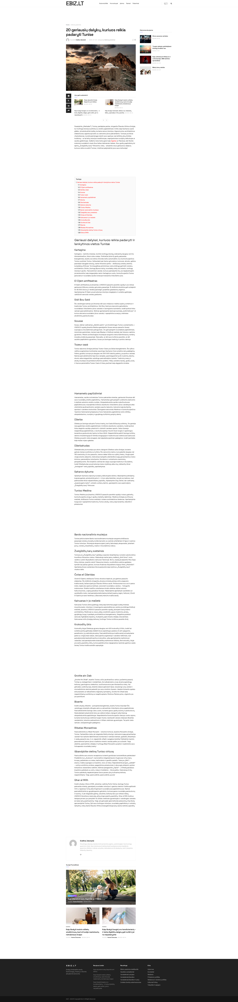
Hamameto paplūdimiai (88, 197)
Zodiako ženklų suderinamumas (130, 982)
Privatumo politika (154, 977)
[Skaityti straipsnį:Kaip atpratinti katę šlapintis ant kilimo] (78, 102)
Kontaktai (151, 972)
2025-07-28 (93, 40)
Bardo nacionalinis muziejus (89, 210)
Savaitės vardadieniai (127, 972)
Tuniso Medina (85, 207)
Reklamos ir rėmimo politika (157, 980)
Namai (128, 3)
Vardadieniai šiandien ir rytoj (129, 980)
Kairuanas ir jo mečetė (88, 217)
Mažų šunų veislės (158, 67)
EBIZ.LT (75, 3)
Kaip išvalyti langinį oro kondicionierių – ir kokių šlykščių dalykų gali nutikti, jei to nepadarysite (87, 113)
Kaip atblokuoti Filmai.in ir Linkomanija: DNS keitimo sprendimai (161, 59)
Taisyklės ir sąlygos (154, 985)
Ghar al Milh (85, 232)
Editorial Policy (153, 982)
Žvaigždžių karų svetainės (89, 212)
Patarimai (136, 3)
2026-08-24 (119, 107)
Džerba (82, 200)
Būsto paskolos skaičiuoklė (129, 969)
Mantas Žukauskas (78, 901)
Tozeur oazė (84, 195)
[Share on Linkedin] (68, 105)
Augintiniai (72, 895)
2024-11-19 (156, 50)
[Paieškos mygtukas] (171, 3)
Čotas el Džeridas (86, 215)
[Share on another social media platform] (68, 110)
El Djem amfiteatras (86, 187)
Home (67, 24)
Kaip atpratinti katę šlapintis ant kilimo (90, 101)
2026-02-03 (157, 63)
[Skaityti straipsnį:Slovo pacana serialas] (145, 39)
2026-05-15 (156, 38)
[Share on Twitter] (68, 101)
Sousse (82, 192)
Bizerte (83, 225)
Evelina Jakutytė (81, 40)
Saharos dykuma (85, 205)
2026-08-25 (88, 104)
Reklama (150, 974)
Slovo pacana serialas (160, 36)
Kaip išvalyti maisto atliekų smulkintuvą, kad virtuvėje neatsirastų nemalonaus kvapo (124, 102)
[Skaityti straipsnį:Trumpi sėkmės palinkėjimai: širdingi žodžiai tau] (145, 49)
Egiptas (114, 141)
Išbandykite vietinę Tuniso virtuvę (91, 230)
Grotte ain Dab (85, 222)
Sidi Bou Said (84, 190)
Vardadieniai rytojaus (127, 974)
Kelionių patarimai (76, 24)
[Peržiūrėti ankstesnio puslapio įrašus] (103, 120)
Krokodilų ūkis (85, 220)
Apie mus (151, 969)
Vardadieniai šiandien (127, 977)
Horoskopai (114, 3)
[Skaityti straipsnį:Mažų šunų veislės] (145, 70)
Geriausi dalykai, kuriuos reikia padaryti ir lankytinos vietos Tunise (98, 182)
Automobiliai (103, 3)
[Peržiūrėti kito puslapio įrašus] (106, 120)
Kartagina (83, 185)
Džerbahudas (84, 202)
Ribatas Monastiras (87, 227)
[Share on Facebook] (68, 96)
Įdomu (122, 3)
